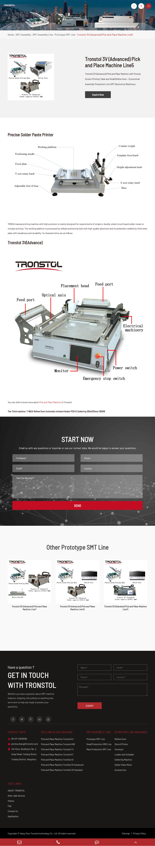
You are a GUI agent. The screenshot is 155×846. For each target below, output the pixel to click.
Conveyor (119, 749)
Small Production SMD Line (99, 744)
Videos (11, 800)
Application (13, 816)
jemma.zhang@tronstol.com (23, 743)
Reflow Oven (120, 738)
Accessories (120, 769)
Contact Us (13, 811)
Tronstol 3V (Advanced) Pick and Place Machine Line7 (29, 608)
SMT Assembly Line (43, 34)
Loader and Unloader (124, 754)
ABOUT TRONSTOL (16, 790)
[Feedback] (97, 842)
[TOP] (135, 842)
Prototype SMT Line (65, 34)
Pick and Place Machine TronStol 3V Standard (62, 769)
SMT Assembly (23, 34)
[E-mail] (19, 842)
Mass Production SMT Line (98, 749)
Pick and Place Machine (50, 402)
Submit (90, 705)
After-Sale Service (16, 795)
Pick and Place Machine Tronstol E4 (57, 738)
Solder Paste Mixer (123, 764)
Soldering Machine (123, 759)
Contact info (16, 732)
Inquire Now (98, 94)
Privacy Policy (139, 833)
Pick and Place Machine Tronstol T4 (57, 749)
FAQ (9, 805)
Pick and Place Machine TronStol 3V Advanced (62, 764)
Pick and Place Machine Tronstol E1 (57, 754)
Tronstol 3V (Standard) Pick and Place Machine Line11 (125, 608)
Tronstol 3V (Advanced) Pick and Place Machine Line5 (105, 34)
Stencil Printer (121, 744)
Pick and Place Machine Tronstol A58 (58, 744)
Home (11, 34)
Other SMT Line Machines (131, 732)
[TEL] (58, 842)
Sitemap (126, 833)
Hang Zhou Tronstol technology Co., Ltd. (39, 833)
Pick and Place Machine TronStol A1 (57, 759)
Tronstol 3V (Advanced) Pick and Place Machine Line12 (77, 608)
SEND (77, 505)
